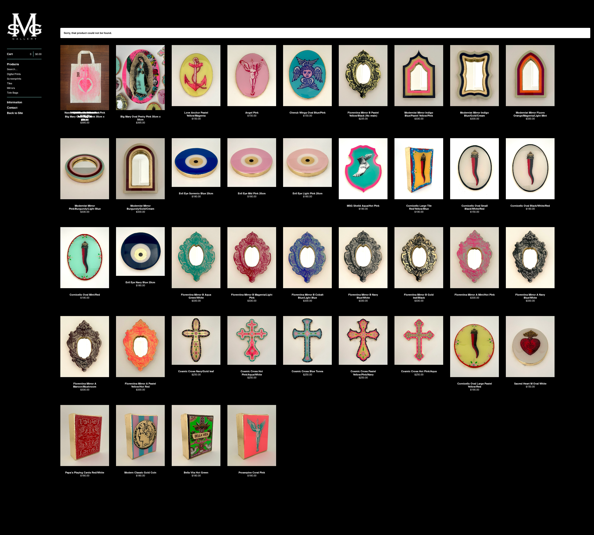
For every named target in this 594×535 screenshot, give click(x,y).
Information (14, 102)
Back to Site (15, 113)
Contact (12, 107)
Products (13, 64)
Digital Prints (14, 74)
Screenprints (14, 78)
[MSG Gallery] (24, 27)
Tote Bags (12, 92)
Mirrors (11, 88)
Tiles (9, 83)
